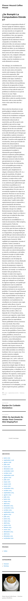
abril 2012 (7, 534)
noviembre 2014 (9, 508)
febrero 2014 (7, 527)
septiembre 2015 (9, 492)
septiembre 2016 (9, 475)
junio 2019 (7, 458)
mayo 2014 (7, 521)
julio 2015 (7, 497)
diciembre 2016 (8, 469)
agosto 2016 (7, 477)
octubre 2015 (8, 490)
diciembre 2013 (8, 532)
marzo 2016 (7, 484)
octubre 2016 (8, 473)
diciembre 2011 (8, 536)
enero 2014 (7, 529)
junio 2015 (7, 499)
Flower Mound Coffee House (9, 596)
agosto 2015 (7, 495)
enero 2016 (7, 486)
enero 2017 (7, 466)
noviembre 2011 (8, 538)
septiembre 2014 (9, 512)
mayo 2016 (7, 482)
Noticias (22, 393)
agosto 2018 (7, 462)
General (6, 564)
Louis (5, 393)
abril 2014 (7, 523)
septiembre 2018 (9, 460)
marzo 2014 (7, 525)
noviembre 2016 (9, 471)
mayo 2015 (7, 501)
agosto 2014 (7, 514)
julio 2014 (7, 516)
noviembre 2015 (9, 488)
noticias (4, 394)
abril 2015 (7, 503)
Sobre (5, 551)
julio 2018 (7, 464)
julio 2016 (7, 479)
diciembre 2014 (8, 505)
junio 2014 (7, 518)
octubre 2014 (8, 510)
